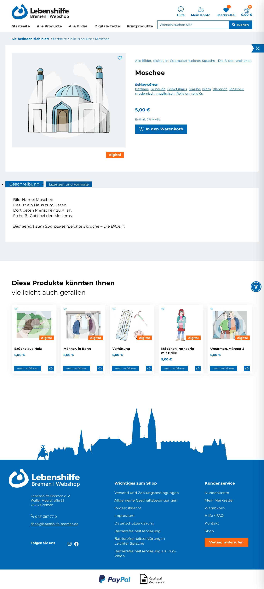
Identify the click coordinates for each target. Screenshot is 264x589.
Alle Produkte (49, 26)
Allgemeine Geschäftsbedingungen (145, 500)
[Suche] (240, 25)
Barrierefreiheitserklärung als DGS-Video (145, 553)
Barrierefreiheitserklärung (137, 531)
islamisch (220, 89)
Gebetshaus (177, 89)
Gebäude (158, 89)
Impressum (124, 516)
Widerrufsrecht (127, 508)
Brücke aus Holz (28, 349)
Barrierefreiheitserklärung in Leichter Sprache (139, 541)
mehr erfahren (27, 368)
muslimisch (165, 93)
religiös (197, 93)
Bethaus (142, 89)
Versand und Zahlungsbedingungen (146, 493)
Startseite (21, 26)
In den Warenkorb (164, 129)
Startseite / (60, 39)
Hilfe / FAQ (214, 516)
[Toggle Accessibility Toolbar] (256, 287)
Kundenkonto (217, 493)
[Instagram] (69, 544)
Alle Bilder (78, 26)
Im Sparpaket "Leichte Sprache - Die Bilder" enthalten (208, 61)
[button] (120, 58)
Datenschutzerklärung (134, 523)
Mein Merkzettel (219, 500)
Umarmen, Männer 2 (227, 349)
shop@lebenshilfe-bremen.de (54, 524)
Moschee (102, 39)
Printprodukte (140, 26)
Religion (182, 93)
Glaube (194, 89)
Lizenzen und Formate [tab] (69, 184)
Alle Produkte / (82, 39)
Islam (206, 89)
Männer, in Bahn (77, 349)
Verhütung (121, 349)
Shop (209, 531)
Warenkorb (214, 508)
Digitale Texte (107, 26)
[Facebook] (76, 544)
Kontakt (212, 523)
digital (115, 155)
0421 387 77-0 (46, 517)
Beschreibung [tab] (24, 183)
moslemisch (144, 93)
